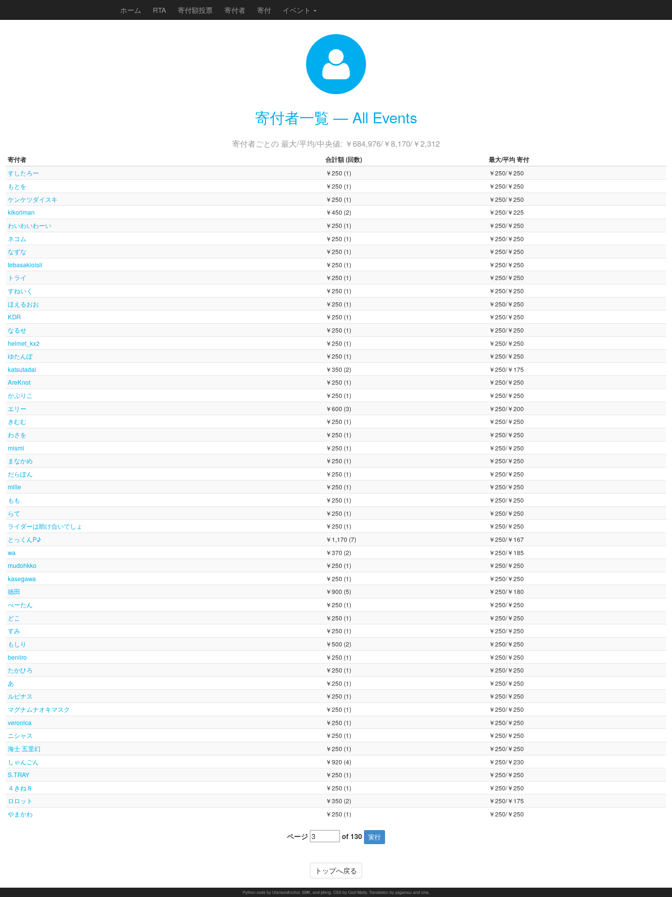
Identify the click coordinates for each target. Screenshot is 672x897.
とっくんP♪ (24, 539)
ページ (297, 836)
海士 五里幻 (24, 748)
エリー (17, 408)
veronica (20, 722)
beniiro (17, 657)
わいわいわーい (29, 225)
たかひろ (20, 670)
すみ (14, 630)
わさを (17, 434)
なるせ (17, 330)
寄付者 (234, 10)
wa (12, 552)
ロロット (20, 800)
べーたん (20, 604)
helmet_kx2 (24, 343)
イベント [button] (298, 10)
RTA (159, 10)
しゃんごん (23, 761)
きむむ (17, 421)
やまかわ (20, 813)
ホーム (130, 10)
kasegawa (22, 578)
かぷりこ (20, 395)
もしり (17, 643)
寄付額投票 (195, 10)
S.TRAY (19, 774)
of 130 (352, 836)
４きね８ (20, 787)
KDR (14, 316)
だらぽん (20, 474)
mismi (16, 447)
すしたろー (23, 172)
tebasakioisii (25, 264)
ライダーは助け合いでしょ (45, 526)
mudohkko (22, 565)
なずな (17, 251)
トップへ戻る (336, 870)
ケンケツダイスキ (33, 199)
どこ (14, 617)
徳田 (14, 591)
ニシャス (20, 735)
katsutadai (22, 369)
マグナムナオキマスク (39, 709)
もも (14, 500)
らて (14, 513)
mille (14, 486)
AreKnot (19, 382)
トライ (17, 277)
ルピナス (20, 696)
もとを (17, 186)
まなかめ (20, 460)
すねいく (20, 290)
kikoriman (21, 212)
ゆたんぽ (20, 356)
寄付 (264, 10)
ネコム (17, 238)
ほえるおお (23, 304)
